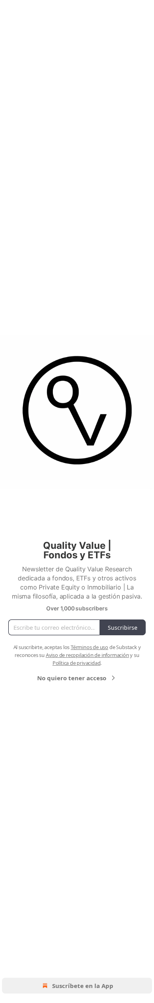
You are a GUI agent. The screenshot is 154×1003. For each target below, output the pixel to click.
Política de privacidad (77, 662)
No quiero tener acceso (71, 678)
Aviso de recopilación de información (87, 655)
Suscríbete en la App (82, 986)
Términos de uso (89, 647)
